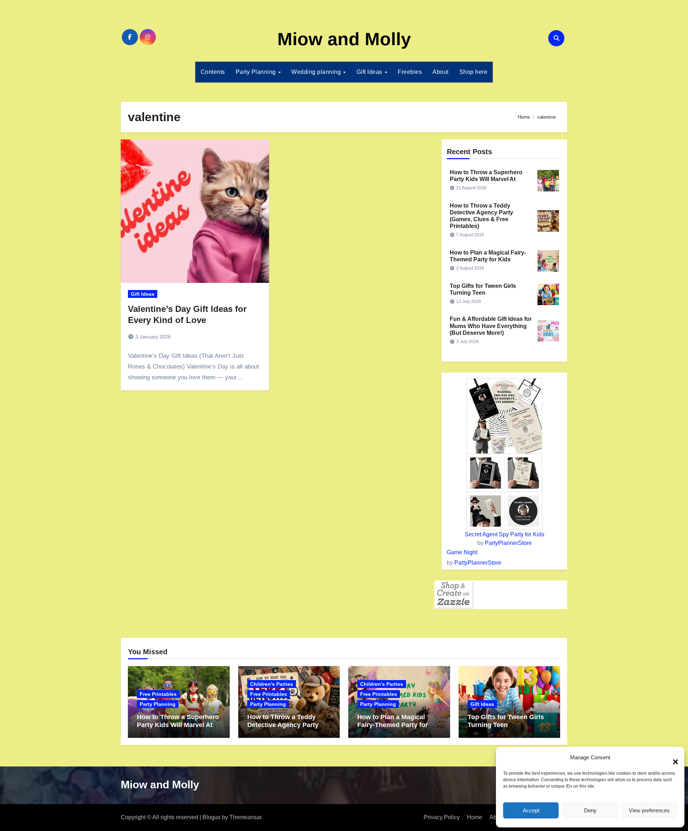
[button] (671, 757)
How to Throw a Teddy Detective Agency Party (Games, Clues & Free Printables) (283, 728)
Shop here (473, 72)
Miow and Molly (344, 39)
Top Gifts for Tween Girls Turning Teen (506, 720)
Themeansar (245, 817)
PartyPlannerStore (508, 543)
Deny (590, 810)
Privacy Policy (442, 817)
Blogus (211, 817)
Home (474, 817)
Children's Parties (271, 684)
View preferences (649, 810)
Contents (213, 72)
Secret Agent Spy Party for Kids (504, 534)
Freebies (410, 72)
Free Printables (158, 694)
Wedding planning (317, 72)
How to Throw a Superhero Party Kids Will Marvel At (178, 720)
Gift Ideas (370, 72)
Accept (531, 810)
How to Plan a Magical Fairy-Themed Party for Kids (392, 724)
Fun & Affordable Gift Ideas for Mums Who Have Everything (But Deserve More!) (491, 326)
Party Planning (257, 72)
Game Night (462, 552)
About (441, 72)
